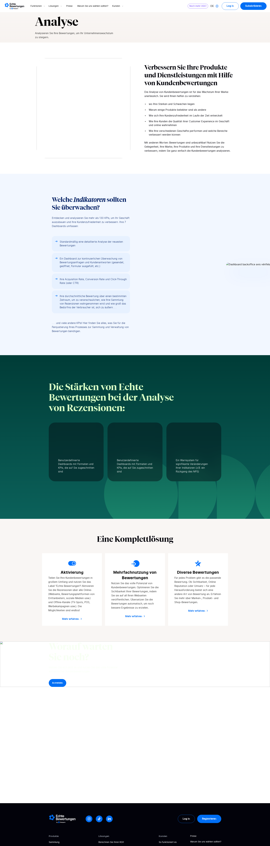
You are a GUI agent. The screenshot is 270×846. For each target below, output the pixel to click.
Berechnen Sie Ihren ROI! (111, 842)
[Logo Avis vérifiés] (14, 6)
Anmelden (57, 683)
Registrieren (209, 819)
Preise (69, 6)
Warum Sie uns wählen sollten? (92, 6)
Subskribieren (253, 6)
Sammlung (54, 842)
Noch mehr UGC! (197, 6)
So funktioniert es (168, 842)
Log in (230, 6)
